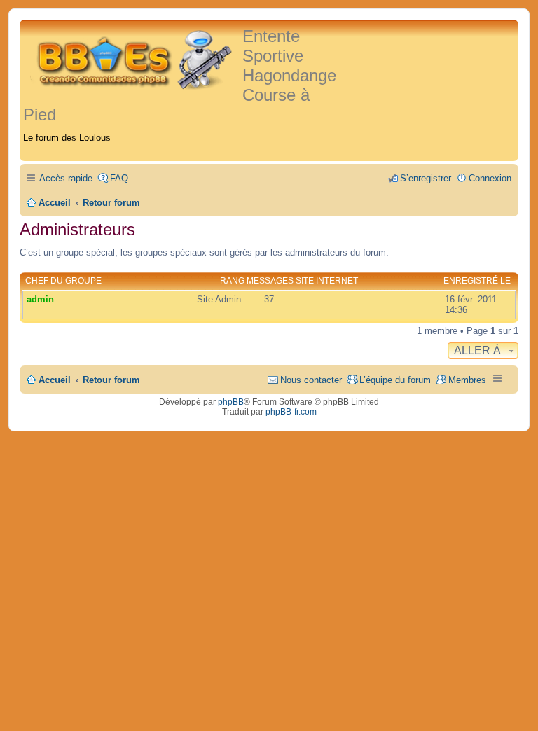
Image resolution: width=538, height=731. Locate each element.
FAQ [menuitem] (119, 178)
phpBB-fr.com (291, 412)
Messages (270, 281)
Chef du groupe (63, 281)
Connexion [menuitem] (490, 178)
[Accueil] (132, 57)
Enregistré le (477, 281)
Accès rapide (65, 178)
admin (40, 299)
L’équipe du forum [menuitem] (395, 380)
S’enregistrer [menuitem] (425, 178)
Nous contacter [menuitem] (311, 380)
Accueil (55, 380)
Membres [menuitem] (467, 380)
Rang (232, 281)
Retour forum (111, 380)
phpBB (231, 402)
